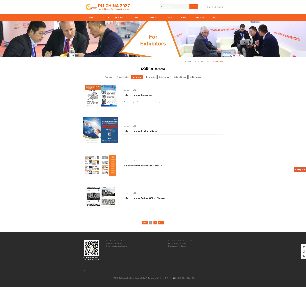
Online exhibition (180, 77)
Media (183, 17)
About (105, 17)
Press (137, 17)
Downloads (199, 17)
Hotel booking (164, 77)
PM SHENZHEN (121, 17)
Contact (214, 17)
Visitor (167, 17)
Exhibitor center (195, 77)
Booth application (122, 77)
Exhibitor (152, 17)
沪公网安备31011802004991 (185, 278)
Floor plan (108, 77)
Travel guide (150, 77)
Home (91, 17)
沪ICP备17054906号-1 (164, 278)
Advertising (219, 61)
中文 (209, 7)
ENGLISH (218, 7)
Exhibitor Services (206, 61)
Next (161, 223)
